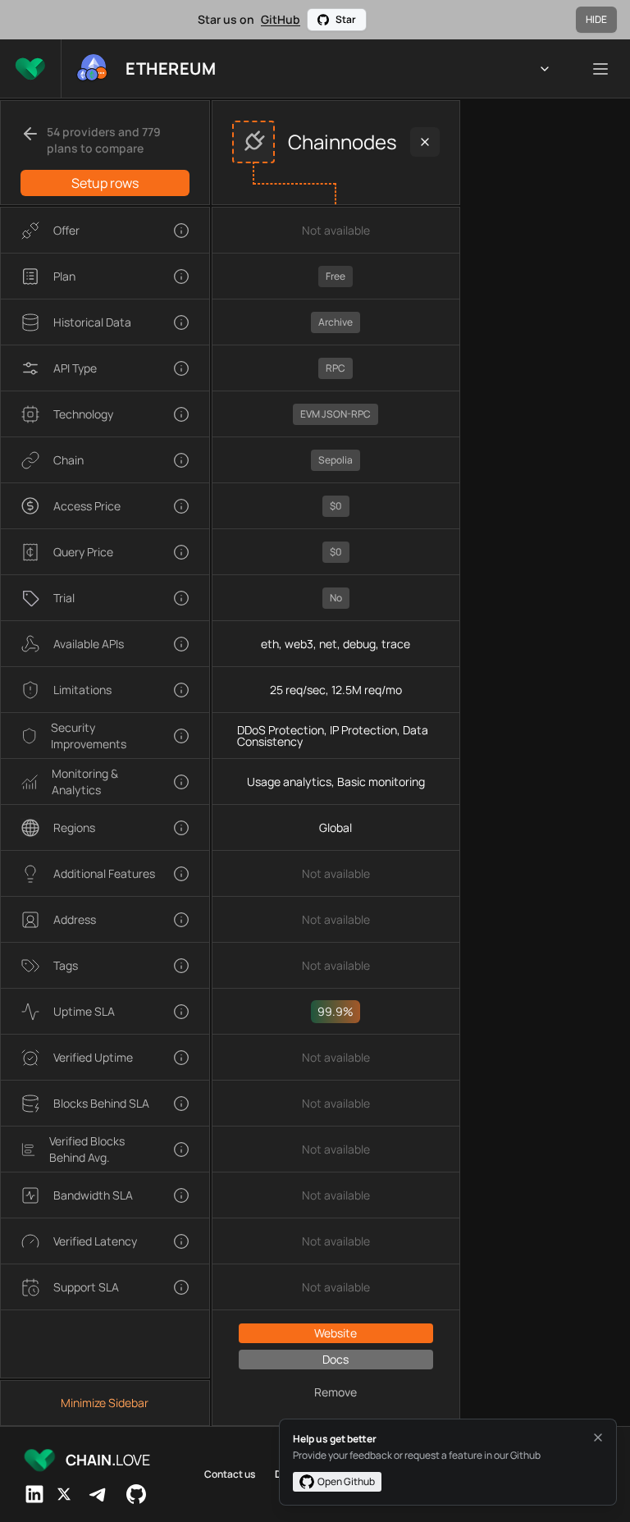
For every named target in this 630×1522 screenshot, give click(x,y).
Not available (336, 230)
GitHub (280, 19)
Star (346, 19)
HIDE (596, 19)
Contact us (229, 1474)
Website (335, 1333)
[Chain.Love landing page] (30, 68)
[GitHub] (136, 1494)
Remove (335, 1392)
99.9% (335, 1011)
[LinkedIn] (34, 1494)
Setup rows (105, 183)
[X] (64, 1494)
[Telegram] (98, 1494)
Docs (335, 1359)
